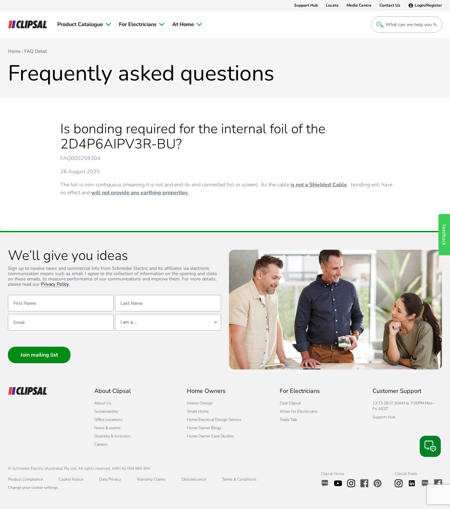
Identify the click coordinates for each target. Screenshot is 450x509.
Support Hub (384, 417)
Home (14, 51)
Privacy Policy (55, 284)
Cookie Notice (71, 479)
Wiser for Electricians (298, 411)
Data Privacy (110, 479)
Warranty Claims (151, 479)
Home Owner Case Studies (210, 436)
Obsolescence (194, 479)
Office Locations (108, 419)
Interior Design (200, 403)
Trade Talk (288, 419)
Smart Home (198, 411)
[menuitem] (84, 24)
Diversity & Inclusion (112, 436)
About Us (102, 403)
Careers (100, 444)
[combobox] (168, 322)
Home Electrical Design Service (214, 419)
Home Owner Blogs (204, 427)
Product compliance (25, 479)
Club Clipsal (290, 403)
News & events (107, 427)
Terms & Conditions (239, 479)
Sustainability (106, 411)
